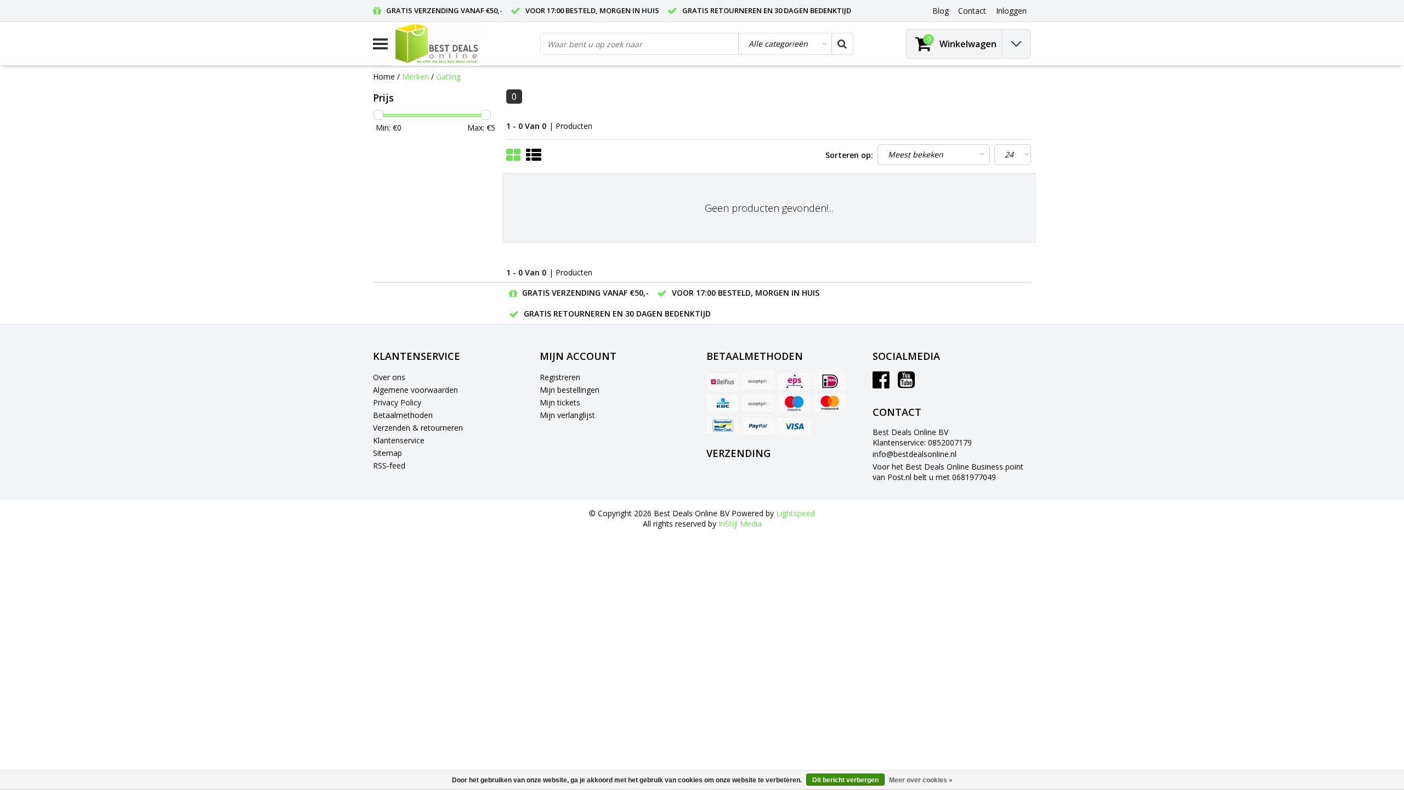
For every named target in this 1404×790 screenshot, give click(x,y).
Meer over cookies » (921, 780)
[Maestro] (794, 403)
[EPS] (794, 381)
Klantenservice (398, 440)
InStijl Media (740, 523)
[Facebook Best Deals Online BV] (881, 384)
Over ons (389, 377)
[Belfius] (722, 381)
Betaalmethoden (403, 415)
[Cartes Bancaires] (758, 381)
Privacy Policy (397, 402)
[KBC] (722, 403)
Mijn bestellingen (569, 390)
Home (384, 76)
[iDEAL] (829, 381)
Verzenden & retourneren (418, 427)
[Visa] (794, 426)
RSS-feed (389, 465)
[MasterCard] (829, 403)
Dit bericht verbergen (845, 780)
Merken (415, 76)
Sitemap (387, 453)
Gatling (448, 76)
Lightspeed (795, 513)
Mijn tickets (560, 402)
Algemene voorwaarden (415, 390)
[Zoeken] (842, 44)
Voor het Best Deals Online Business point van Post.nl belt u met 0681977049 (948, 471)
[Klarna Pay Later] (758, 403)
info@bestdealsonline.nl (914, 454)
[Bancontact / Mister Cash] (722, 426)
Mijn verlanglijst (567, 415)
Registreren (560, 377)
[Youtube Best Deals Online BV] (906, 384)
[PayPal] (758, 426)
